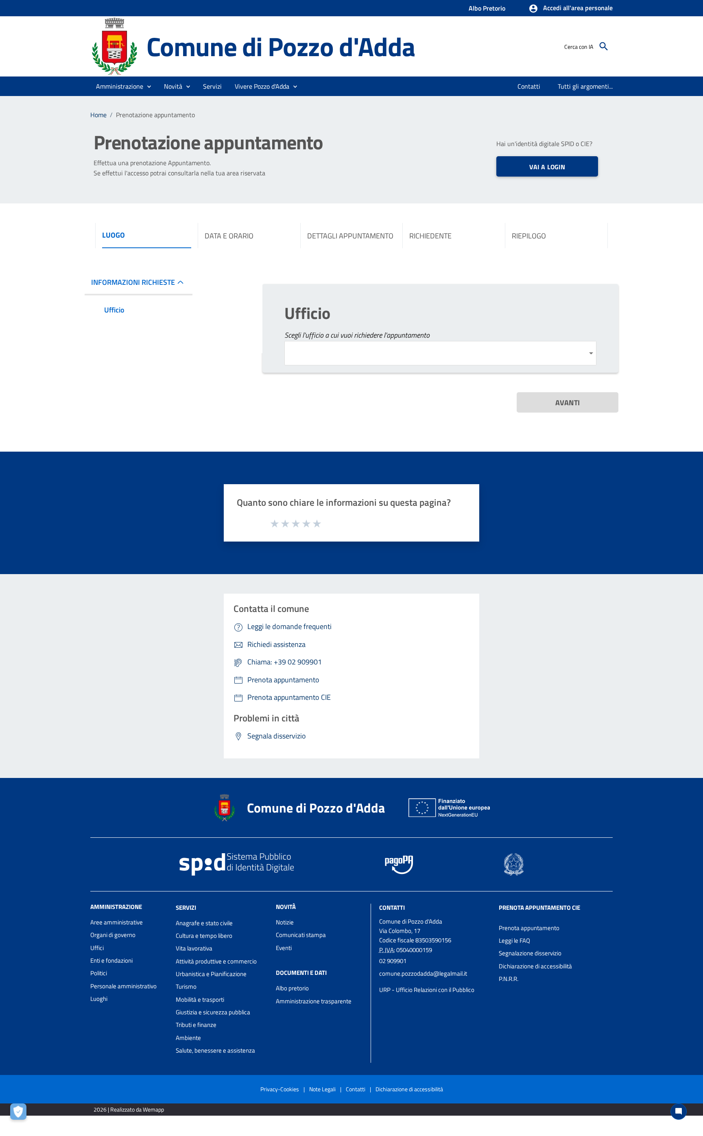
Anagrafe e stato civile (204, 923)
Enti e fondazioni (111, 960)
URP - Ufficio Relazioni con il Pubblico (426, 989)
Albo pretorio (292, 988)
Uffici (97, 947)
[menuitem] (529, 86)
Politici (98, 973)
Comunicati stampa (301, 934)
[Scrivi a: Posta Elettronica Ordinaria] (435, 981)
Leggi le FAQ (514, 940)
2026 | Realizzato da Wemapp (129, 1109)
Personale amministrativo (123, 986)
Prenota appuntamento (529, 928)
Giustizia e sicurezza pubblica (213, 1012)
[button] (570, 8)
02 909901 (392, 961)
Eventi (284, 947)
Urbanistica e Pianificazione (211, 974)
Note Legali (322, 1089)
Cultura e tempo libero (204, 935)
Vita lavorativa (194, 948)
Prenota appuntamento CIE (539, 907)
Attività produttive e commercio (216, 961)
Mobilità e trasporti (200, 999)
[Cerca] (604, 46)
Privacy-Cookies (279, 1089)
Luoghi (98, 998)
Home (98, 115)
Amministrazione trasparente (314, 1001)
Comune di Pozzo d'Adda (280, 46)
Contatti (392, 907)
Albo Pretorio (487, 8)
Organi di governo (112, 934)
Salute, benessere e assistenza (215, 1050)
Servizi (186, 907)
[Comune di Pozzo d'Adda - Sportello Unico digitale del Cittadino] (114, 45)
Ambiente (188, 1037)
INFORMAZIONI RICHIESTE (133, 282)
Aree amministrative (116, 922)
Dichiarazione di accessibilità (535, 966)
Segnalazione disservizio (530, 953)
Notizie (285, 922)
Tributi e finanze (196, 1024)
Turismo (186, 986)
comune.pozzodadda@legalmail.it (423, 973)
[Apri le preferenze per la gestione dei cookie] (20, 1113)
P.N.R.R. (508, 978)
